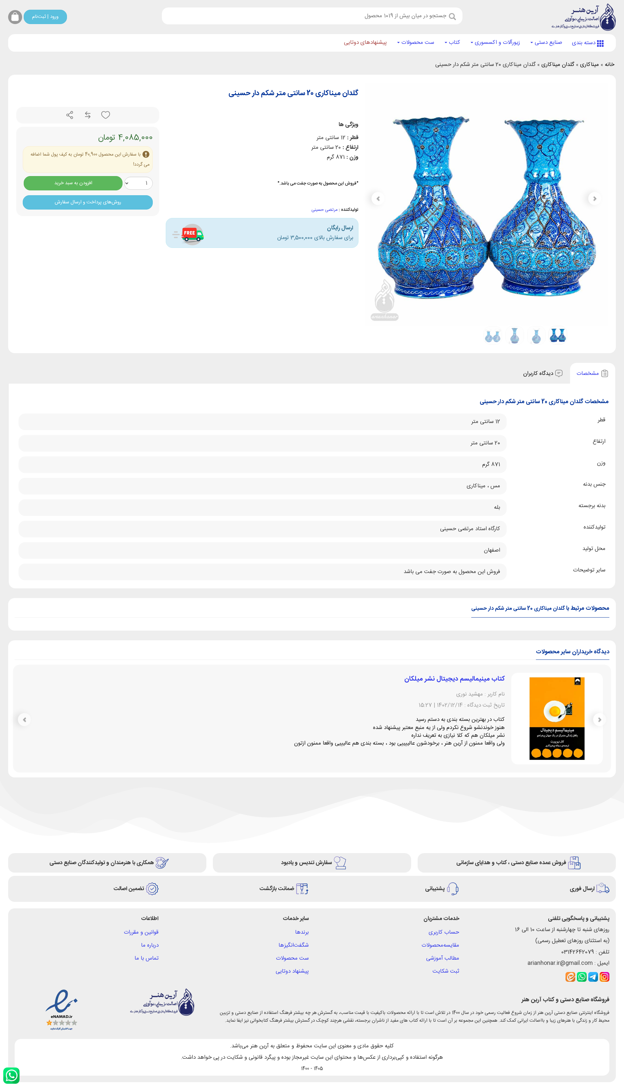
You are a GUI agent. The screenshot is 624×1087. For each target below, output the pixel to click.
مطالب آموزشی (442, 958)
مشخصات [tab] (589, 373)
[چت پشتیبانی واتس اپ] (11, 1076)
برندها (302, 932)
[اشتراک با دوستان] (70, 115)
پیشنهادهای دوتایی (365, 42)
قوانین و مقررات (141, 932)
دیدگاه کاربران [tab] (539, 373)
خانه (609, 64)
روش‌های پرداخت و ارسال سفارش (88, 202)
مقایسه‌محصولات (440, 945)
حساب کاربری (444, 932)
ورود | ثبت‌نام (45, 17)
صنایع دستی (547, 42)
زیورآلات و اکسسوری (496, 42)
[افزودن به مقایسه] (87, 115)
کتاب (453, 42)
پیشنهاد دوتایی (292, 971)
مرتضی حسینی (324, 209)
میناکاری (589, 64)
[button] (377, 198)
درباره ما (150, 945)
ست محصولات (417, 42)
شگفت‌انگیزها (294, 945)
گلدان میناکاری (557, 64)
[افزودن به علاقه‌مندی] (104, 115)
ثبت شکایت (446, 971)
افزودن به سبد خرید (73, 183)
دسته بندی (584, 42)
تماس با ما (147, 958)
